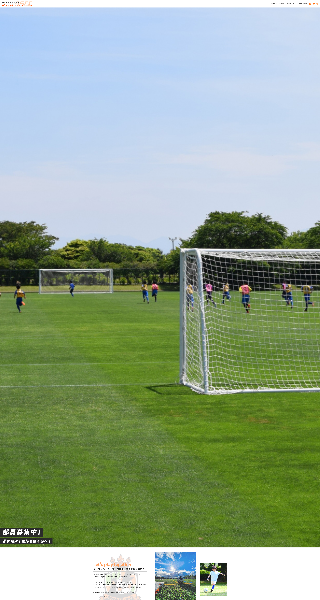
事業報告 (282, 4)
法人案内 (274, 4)
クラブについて (107, 596)
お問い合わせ (303, 4)
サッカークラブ (291, 4)
